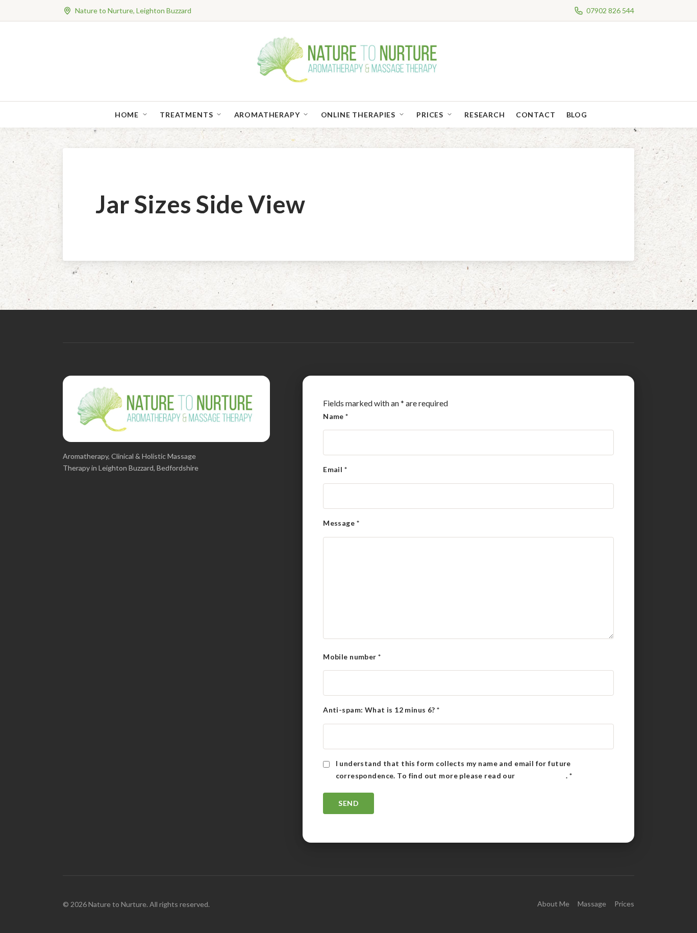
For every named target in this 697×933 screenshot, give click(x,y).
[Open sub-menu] (147, 114)
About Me (553, 903)
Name (335, 416)
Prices (429, 114)
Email (335, 469)
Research (484, 114)
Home (127, 114)
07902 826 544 (610, 10)
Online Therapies (358, 114)
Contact (536, 114)
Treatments (186, 114)
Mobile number (352, 656)
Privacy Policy (541, 775)
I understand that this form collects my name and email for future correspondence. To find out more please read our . (454, 769)
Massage (592, 903)
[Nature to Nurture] (349, 81)
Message (341, 523)
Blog (576, 114)
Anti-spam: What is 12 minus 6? (381, 709)
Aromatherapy (267, 114)
